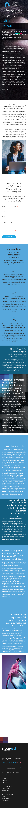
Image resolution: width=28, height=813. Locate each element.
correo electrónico (11, 768)
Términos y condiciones (7, 774)
